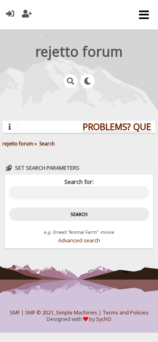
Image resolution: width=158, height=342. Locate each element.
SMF (15, 312)
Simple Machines (76, 312)
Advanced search (79, 240)
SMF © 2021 (39, 312)
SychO (103, 319)
